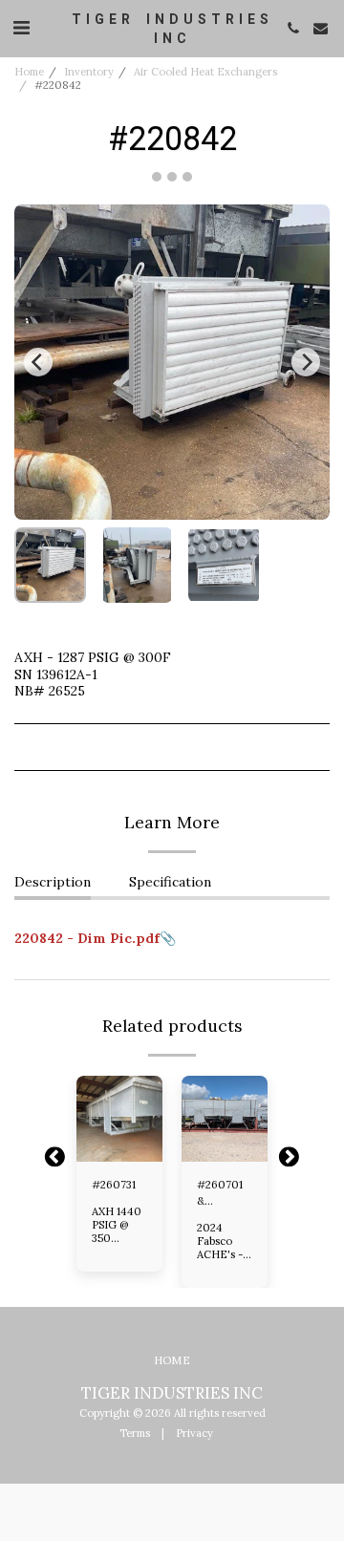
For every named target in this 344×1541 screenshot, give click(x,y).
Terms (134, 1433)
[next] (305, 362)
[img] (119, 1119)
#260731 (114, 1184)
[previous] (38, 362)
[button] (21, 27)
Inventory (89, 71)
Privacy (194, 1433)
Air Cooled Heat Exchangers (205, 71)
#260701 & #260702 (221, 1193)
